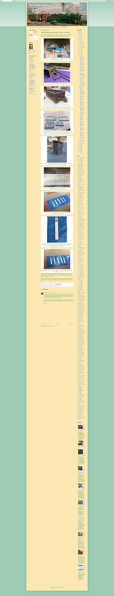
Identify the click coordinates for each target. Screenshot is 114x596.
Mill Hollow (80, 311)
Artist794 (46, 292)
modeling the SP (32, 74)
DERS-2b (80, 206)
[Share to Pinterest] (60, 284)
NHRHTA (79, 325)
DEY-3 (79, 218)
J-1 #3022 (80, 273)
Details (79, 215)
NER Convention (81, 321)
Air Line (79, 161)
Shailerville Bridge (81, 378)
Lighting (79, 303)
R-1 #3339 (80, 357)
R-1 (78, 356)
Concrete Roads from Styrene (82, 82)
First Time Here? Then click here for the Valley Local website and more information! (47, 27)
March (80, 56)
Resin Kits (80, 369)
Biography (80, 174)
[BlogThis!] (57, 284)
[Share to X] (58, 284)
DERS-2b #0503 (81, 208)
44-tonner (80, 159)
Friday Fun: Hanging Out (82, 67)
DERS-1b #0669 (81, 204)
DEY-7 (79, 229)
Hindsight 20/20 (81, 253)
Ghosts (79, 241)
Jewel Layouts (80, 277)
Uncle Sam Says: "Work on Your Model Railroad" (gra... (81, 98)
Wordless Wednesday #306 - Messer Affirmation (81, 134)
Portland (79, 348)
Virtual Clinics (80, 405)
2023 (79, 36)
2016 (79, 148)
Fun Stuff (79, 239)
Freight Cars (80, 237)
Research (80, 366)
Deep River (80, 197)
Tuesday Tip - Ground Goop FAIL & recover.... (82, 79)
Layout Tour (80, 297)
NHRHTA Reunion (81, 326)
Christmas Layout (81, 190)
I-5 (78, 257)
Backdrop (80, 168)
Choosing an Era (81, 184)
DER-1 (79, 199)
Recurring (80, 365)
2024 (79, 34)
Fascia (79, 236)
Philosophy (80, 341)
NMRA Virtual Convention (80, 329)
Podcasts (79, 346)
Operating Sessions (80, 336)
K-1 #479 (79, 289)
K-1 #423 (79, 286)
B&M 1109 (80, 164)
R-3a (79, 359)
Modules (79, 315)
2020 (79, 41)
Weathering (80, 407)
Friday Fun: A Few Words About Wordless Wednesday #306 (81, 124)
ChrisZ (42, 212)
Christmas (80, 188)
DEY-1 (79, 216)
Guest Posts (80, 249)
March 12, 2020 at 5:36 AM (52, 292)
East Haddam (80, 233)
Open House (80, 333)
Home (57, 324)
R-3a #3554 (80, 360)
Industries (80, 258)
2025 (79, 33)
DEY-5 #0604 (80, 223)
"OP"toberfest (80, 157)
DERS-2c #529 (81, 214)
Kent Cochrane (81, 290)
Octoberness (80, 331)
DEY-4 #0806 (80, 220)
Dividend (79, 232)
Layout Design (80, 296)
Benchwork (80, 170)
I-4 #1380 (80, 255)
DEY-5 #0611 (80, 227)
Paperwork (80, 340)
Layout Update (80, 299)
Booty (79, 178)
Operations (80, 337)
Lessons (79, 301)
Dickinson (80, 231)
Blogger (61, 587)
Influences (80, 259)
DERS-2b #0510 (81, 210)
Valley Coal (80, 400)
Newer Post (43, 324)
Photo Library (80, 342)
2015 (79, 149)
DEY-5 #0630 (80, 228)
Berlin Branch (80, 172)
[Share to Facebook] (59, 284)
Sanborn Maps (80, 375)
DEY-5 (79, 222)
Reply (45, 303)
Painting (79, 338)
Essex (79, 235)
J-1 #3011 (80, 265)
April (80, 54)
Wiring (79, 413)
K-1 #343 (79, 281)
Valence (79, 399)
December (81, 42)
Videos (79, 404)
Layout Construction (80, 295)
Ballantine (80, 169)
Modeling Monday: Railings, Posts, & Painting (81, 118)
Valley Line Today (81, 402)
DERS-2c (79, 212)
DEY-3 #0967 (80, 219)
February (81, 140)
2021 (79, 39)
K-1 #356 (79, 282)
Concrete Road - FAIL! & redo (82, 85)
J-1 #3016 (80, 269)
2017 (79, 146)
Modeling (79, 314)
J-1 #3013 (80, 266)
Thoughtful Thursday (80, 387)
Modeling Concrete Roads (81, 88)
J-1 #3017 (80, 270)
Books (79, 177)
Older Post (71, 324)
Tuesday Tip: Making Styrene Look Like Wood (82, 59)
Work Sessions (80, 418)
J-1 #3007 (80, 263)
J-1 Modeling (80, 274)
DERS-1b (80, 203)
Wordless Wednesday (80, 417)
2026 (79, 31)
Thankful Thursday (81, 384)
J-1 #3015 (80, 267)
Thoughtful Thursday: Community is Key (82, 70)
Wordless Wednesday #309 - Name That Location (82, 75)
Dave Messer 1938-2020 (81, 138)
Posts (31, 36)
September (81, 47)
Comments (32, 38)
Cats (79, 182)
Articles (79, 163)
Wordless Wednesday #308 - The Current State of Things (82, 92)
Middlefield (80, 308)
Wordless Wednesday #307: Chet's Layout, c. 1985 (82, 109)
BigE (79, 173)
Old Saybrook (80, 332)
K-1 (78, 278)
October (80, 45)
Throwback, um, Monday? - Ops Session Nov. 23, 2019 (82, 63)
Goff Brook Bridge (81, 244)
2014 (79, 151)
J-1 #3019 (80, 271)
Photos (79, 345)
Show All (36, 94)
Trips (79, 398)
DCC (79, 195)
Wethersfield (80, 409)
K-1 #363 (79, 285)
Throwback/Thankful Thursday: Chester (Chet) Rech (82, 104)
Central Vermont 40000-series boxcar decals (32, 91)
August (80, 48)
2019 (79, 143)
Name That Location (80, 320)
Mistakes (79, 312)
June (80, 51)
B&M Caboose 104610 (80, 166)
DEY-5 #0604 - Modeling (80, 225)
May (80, 53)
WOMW (79, 414)
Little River (80, 304)
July (80, 50)
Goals (79, 243)
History (79, 254)
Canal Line (80, 181)
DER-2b (79, 201)
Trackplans (80, 395)
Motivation (80, 316)
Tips (79, 391)
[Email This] (55, 284)
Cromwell (80, 193)
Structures (80, 383)
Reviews (79, 370)
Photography (80, 344)
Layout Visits (80, 300)
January (80, 141)
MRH (79, 318)
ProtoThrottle (80, 353)
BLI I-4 (79, 176)
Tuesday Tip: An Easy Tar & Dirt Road (82, 113)
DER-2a (79, 200)
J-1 (78, 262)
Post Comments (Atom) (50, 326)
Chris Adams (32, 50)
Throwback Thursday (80, 390)
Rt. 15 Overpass (81, 373)
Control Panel (80, 192)
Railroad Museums (81, 361)
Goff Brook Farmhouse (80, 247)
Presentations (80, 349)
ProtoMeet (80, 352)
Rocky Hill (80, 372)
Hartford (79, 250)
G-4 (78, 240)
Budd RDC (80, 180)
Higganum (80, 251)
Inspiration (80, 261)
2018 (79, 145)
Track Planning (81, 394)
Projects (79, 350)
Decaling (79, 196)
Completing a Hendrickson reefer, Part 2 (32, 76)
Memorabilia (80, 307)
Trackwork (80, 396)
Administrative (80, 160)
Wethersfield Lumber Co (80, 412)
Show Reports (80, 380)
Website (79, 408)
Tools (79, 392)
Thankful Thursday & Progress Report (81, 129)
